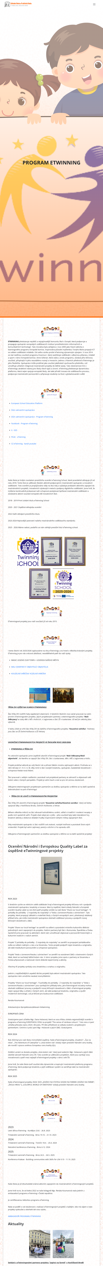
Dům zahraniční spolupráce (23, 410)
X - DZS (14, 430)
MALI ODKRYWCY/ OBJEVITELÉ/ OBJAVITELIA (29, 667)
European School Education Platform (26, 403)
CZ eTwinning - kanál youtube (23, 443)
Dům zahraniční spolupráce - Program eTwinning (32, 417)
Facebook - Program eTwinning (24, 423)
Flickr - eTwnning (18, 437)
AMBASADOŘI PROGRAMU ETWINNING (24, 1216)
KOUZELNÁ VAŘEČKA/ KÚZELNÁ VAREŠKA (28, 673)
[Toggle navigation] (94, 4)
